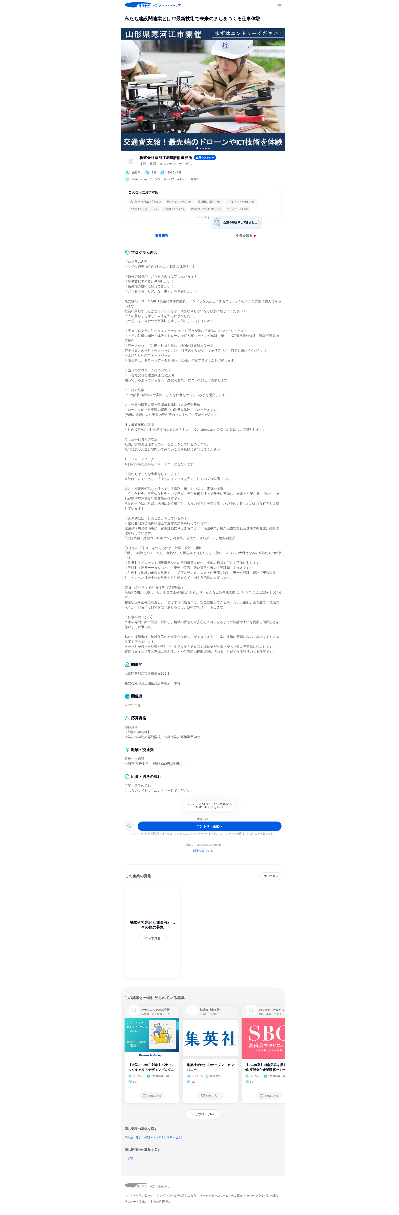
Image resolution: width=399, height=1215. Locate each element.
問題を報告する (203, 851)
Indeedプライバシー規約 (262, 1195)
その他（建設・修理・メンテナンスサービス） (154, 1137)
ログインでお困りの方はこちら (176, 1195)
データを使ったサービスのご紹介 (221, 1195)
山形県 (129, 1158)
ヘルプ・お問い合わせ (139, 1195)
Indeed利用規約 (161, 1201)
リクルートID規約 (136, 1201)
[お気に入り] (129, 826)
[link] (134, 1010)
